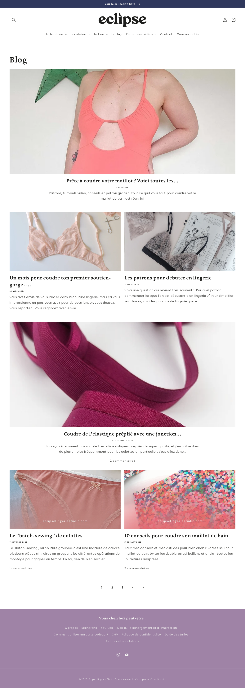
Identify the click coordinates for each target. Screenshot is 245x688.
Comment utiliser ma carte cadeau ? (81, 634)
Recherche (89, 628)
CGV (115, 634)
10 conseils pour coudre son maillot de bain (176, 535)
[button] (14, 20)
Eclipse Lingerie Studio (101, 679)
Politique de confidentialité (141, 634)
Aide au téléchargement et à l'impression (147, 628)
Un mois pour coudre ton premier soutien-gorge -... (60, 280)
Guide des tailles (176, 634)
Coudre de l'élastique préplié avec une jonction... (122, 434)
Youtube (107, 628)
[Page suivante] (143, 588)
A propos (71, 628)
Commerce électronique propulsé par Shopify (140, 679)
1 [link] (101, 587)
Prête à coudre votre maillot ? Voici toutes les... (122, 180)
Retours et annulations (122, 641)
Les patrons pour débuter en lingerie (168, 277)
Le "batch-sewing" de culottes (46, 535)
